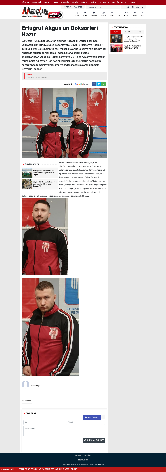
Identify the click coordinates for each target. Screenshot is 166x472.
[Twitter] (128, 7)
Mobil (77, 15)
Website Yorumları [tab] (92, 417)
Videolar (94, 15)
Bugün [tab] (116, 32)
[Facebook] (124, 7)
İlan (119, 15)
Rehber (112, 15)
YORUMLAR (31, 413)
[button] (140, 2)
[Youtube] (137, 7)
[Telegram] (142, 7)
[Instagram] (133, 7)
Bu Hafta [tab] (128, 32)
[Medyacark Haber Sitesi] (34, 12)
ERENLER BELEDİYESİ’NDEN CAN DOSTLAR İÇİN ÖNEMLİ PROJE (48, 469)
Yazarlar (103, 15)
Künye (135, 15)
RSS (142, 15)
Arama (85, 15)
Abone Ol (68, 84)
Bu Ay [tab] (139, 32)
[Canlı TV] (55, 15)
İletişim (126, 15)
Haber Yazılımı (99, 465)
